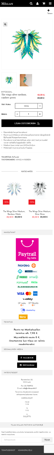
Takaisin (50, 13)
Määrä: (4, 114)
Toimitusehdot (8, 450)
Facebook (27, 357)
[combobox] (28, 105)
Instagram (28, 365)
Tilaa (47, 439)
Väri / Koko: (6, 104)
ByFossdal (6, 92)
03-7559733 (28, 386)
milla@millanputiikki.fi (29, 388)
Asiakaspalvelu (25, 450)
